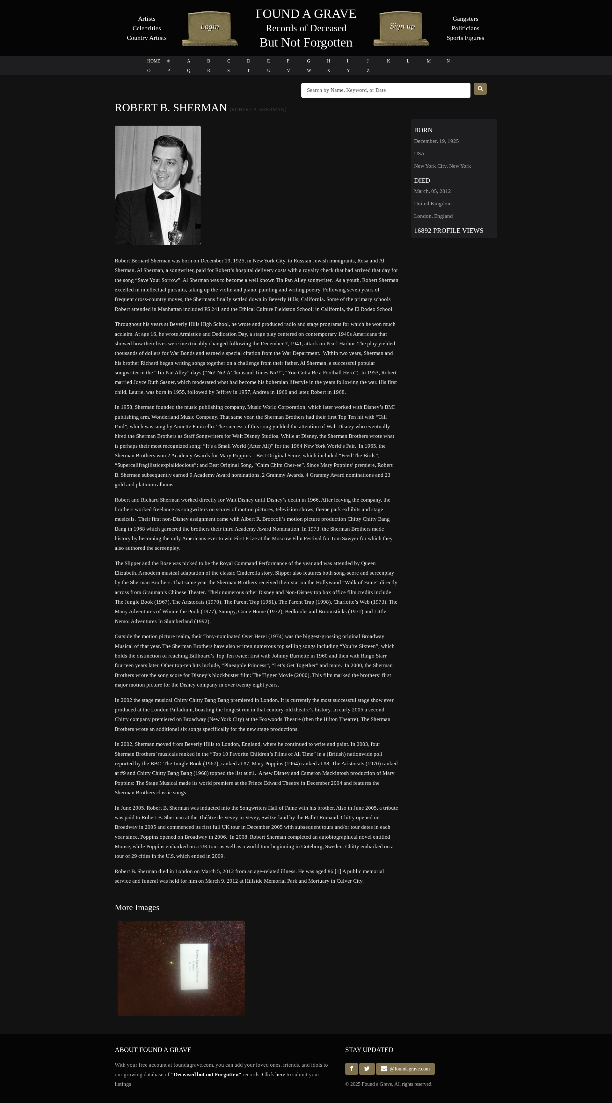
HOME (153, 61)
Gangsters (465, 18)
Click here (273, 1074)
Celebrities (147, 28)
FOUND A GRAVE (306, 13)
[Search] (480, 89)
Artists (147, 18)
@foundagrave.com (408, 1069)
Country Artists (147, 37)
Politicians (465, 28)
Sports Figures (465, 37)
